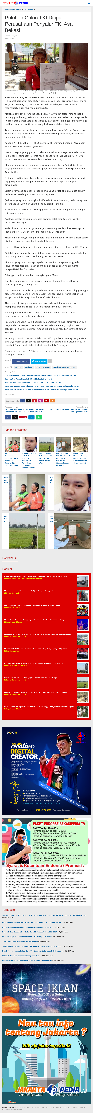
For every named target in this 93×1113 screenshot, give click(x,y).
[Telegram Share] (31, 417)
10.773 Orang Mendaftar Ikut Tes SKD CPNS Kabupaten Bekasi (27, 937)
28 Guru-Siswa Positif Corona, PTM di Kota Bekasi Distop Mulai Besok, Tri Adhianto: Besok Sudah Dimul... (44, 915)
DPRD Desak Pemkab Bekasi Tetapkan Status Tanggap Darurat (27, 927)
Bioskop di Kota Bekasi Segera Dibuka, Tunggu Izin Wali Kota (27, 960)
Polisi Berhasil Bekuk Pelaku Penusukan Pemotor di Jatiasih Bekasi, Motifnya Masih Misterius (42, 389)
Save (24, 417)
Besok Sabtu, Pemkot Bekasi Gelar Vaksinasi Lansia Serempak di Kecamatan (33, 951)
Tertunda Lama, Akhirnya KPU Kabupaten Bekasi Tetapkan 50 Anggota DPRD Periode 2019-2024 (24, 409)
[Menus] (89, 2)
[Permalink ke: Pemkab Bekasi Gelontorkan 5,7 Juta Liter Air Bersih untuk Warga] (46, 444)
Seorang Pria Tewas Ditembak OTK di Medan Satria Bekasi (28, 379)
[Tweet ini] (15, 417)
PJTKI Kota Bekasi (43, 367)
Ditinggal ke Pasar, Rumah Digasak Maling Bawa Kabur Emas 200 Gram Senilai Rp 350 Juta (40, 375)
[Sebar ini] (8, 417)
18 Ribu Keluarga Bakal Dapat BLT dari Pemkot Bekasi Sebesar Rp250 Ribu (31, 946)
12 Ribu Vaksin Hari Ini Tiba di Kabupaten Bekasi (21, 956)
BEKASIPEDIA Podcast (32, 1107)
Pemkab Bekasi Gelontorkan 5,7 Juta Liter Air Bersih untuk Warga (45, 458)
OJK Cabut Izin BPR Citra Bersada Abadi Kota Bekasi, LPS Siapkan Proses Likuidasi (63, 459)
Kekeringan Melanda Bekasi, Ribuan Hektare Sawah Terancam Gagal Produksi (80, 458)
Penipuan (29, 367)
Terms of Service (79, 1107)
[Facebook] (22, 400)
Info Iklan (66, 1107)
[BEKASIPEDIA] (15, 3)
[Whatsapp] (39, 417)
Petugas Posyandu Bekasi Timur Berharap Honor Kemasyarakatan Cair (68, 409)
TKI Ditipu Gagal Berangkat (64, 367)
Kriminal (18, 367)
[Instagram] (40, 400)
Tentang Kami (47, 1107)
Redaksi (58, 1107)
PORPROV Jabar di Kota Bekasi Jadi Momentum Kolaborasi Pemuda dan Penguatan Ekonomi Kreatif (29, 460)
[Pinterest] (34, 400)
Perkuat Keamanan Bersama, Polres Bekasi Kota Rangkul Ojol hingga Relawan (11, 459)
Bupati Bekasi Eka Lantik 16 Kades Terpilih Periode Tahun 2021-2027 (29, 932)
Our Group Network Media (12, 1109)
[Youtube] (46, 400)
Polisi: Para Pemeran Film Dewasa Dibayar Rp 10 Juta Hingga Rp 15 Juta (33, 382)
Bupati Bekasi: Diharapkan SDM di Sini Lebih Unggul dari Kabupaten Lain (31, 922)
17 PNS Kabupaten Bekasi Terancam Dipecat (20, 941)
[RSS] (52, 400)
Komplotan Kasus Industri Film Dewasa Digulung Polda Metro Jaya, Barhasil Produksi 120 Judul (43, 386)
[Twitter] (28, 400)
